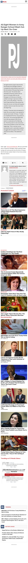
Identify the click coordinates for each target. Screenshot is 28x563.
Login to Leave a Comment (14, 474)
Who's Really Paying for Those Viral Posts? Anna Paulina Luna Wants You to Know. (14, 430)
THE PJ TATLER (9, 188)
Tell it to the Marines (12, 146)
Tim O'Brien (3, 455)
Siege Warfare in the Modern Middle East (13, 530)
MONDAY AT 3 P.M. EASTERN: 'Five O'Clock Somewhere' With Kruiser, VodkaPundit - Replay (13, 538)
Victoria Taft (4, 385)
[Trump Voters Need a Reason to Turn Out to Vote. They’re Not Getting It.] (14, 443)
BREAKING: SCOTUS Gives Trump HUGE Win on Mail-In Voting (14, 336)
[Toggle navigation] (26, 1)
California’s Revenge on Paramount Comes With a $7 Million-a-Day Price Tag (13, 406)
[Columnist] (5, 168)
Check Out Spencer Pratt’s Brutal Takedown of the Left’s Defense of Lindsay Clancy (12, 359)
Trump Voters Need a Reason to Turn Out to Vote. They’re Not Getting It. (13, 452)
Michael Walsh (4, 31)
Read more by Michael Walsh (17, 185)
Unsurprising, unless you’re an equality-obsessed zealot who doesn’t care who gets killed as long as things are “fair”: (13, 78)
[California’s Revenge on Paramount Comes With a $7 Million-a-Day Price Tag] (14, 396)
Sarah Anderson (4, 433)
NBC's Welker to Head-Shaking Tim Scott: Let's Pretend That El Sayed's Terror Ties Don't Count (13, 382)
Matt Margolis (4, 338)
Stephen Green (4, 409)
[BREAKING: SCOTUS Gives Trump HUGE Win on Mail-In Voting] (14, 326)
